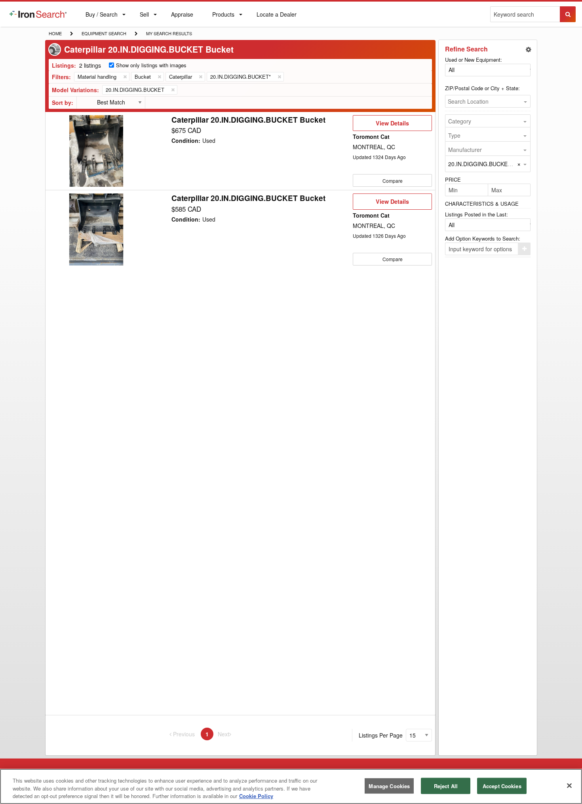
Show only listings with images (151, 65)
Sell (144, 16)
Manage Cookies (389, 785)
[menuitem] (38, 14)
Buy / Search (101, 18)
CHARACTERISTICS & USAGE (482, 203)
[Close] (569, 785)
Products (223, 16)
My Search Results (169, 34)
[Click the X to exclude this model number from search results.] (172, 89)
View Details (392, 125)
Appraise (182, 16)
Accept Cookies (502, 785)
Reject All (446, 785)
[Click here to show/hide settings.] (528, 49)
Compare (392, 180)
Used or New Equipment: (473, 59)
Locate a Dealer (276, 18)
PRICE (453, 179)
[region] (291, 786)
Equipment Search (103, 34)
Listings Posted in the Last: (476, 214)
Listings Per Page (381, 735)
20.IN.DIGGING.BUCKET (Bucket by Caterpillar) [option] (508, 164)
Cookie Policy (256, 796)
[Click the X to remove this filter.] (124, 76)
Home (55, 33)
